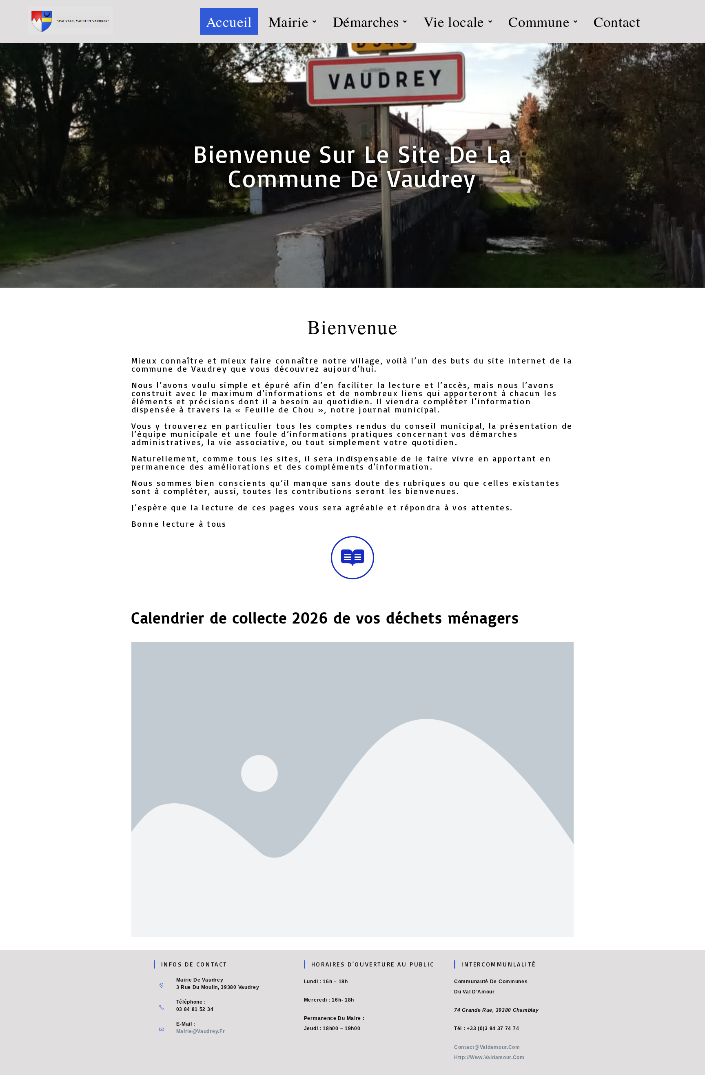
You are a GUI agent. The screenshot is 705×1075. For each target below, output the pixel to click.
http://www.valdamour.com (489, 1057)
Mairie (288, 21)
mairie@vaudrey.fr (200, 1031)
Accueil (229, 21)
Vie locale (453, 21)
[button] (292, 21)
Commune (539, 21)
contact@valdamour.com (487, 1047)
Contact (617, 21)
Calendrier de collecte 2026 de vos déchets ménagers (325, 617)
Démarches (366, 21)
